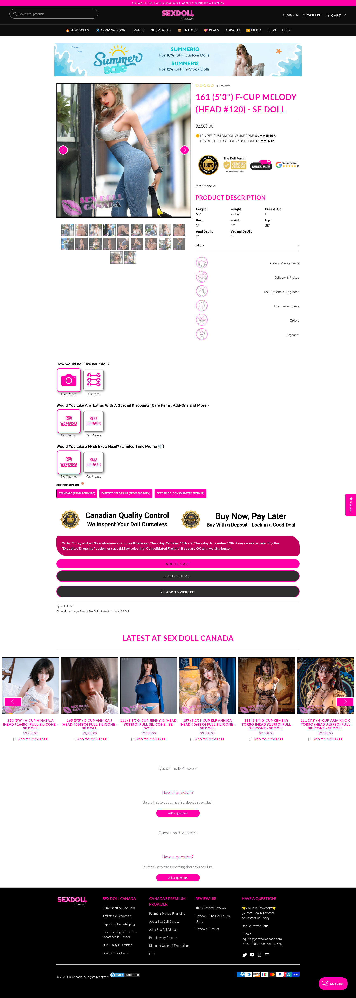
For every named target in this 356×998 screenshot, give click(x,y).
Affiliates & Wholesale (117, 916)
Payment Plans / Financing (167, 913)
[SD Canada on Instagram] (259, 955)
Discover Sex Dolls (115, 953)
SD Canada (74, 977)
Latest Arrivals (110, 611)
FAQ (152, 954)
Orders (294, 320)
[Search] (15, 14)
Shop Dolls (161, 30)
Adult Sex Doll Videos (163, 930)
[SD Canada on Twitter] (245, 955)
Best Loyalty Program (163, 938)
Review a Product (207, 929)
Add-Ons (232, 30)
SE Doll (125, 611)
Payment (292, 335)
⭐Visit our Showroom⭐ (259, 908)
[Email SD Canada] (267, 955)
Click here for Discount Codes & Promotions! (178, 3)
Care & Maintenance (284, 263)
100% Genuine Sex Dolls (119, 908)
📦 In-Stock (188, 30)
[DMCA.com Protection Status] (125, 977)
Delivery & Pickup (286, 277)
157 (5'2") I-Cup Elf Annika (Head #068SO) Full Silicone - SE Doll (207, 685)
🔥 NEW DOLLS (77, 30)
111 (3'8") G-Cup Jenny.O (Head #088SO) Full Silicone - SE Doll (148, 685)
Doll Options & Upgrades (281, 292)
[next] (184, 150)
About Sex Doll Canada (164, 922)
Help (286, 30)
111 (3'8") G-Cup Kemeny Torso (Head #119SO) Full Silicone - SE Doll (266, 685)
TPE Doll (69, 606)
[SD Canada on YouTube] (252, 955)
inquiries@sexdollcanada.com (262, 939)
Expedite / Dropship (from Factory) (125, 493)
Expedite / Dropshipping (119, 924)
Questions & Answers (177, 768)
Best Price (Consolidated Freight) (180, 493)
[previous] (63, 150)
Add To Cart (178, 564)
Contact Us (253, 918)
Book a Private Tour (255, 926)
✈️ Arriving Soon (110, 30)
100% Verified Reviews (211, 908)
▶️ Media (253, 30)
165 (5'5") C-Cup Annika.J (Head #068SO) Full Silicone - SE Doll (89, 685)
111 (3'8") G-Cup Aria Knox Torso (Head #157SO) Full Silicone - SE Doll (325, 685)
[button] (178, 591)
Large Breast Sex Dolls (86, 611)
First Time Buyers (286, 306)
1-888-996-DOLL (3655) (267, 944)
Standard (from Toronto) (77, 493)
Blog (272, 30)
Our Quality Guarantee (117, 945)
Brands (138, 30)
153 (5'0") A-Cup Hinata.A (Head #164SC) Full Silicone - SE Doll (30, 685)
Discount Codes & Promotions (169, 946)
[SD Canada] (178, 15)
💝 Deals (211, 30)
